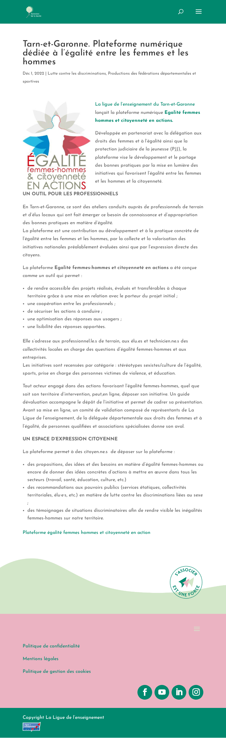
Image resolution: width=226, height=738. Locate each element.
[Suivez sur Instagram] (196, 692)
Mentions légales (41, 659)
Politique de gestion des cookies (57, 671)
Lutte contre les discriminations (77, 73)
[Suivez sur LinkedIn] (179, 692)
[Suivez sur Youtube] (161, 692)
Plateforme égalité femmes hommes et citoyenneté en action (86, 532)
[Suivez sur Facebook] (144, 692)
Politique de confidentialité (51, 646)
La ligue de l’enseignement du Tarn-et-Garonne (145, 104)
